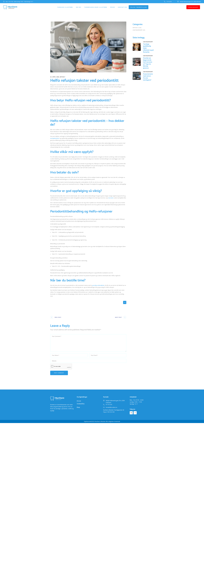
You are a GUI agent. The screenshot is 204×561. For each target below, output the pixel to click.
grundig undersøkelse (98, 285)
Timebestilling (80, 403)
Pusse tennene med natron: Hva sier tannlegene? (148, 77)
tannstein (110, 198)
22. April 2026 (54, 77)
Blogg (78, 407)
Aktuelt (62, 77)
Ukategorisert (137, 30)
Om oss (79, 401)
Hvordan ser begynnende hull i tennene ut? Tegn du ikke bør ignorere (147, 63)
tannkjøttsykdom (55, 138)
